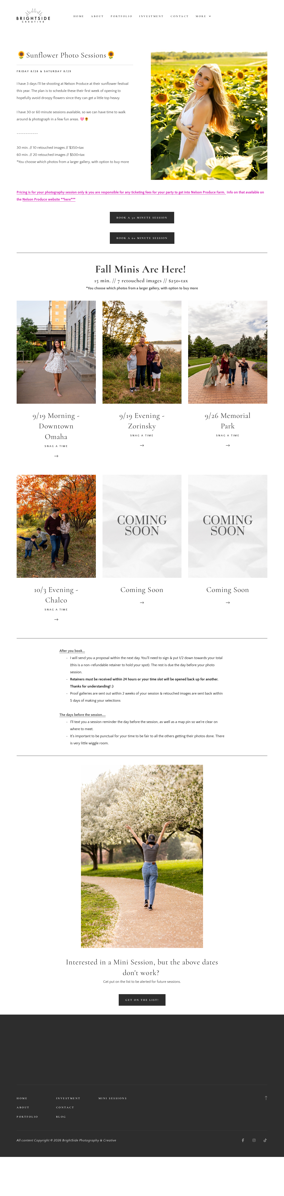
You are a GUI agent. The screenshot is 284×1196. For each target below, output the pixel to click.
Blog (61, 1116)
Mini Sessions (113, 1098)
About (97, 16)
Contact (180, 16)
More (202, 16)
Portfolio (121, 16)
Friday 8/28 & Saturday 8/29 (44, 71)
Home (78, 16)
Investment (151, 16)
